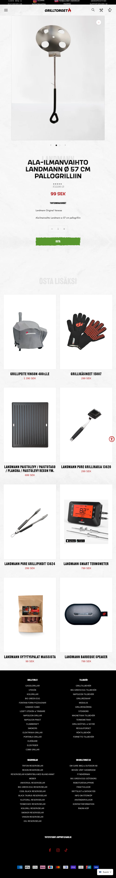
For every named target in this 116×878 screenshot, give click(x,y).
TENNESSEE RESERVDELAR (32, 804)
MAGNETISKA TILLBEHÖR (83, 716)
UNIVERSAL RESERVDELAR (32, 783)
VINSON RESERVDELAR (32, 817)
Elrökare (33, 741)
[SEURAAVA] (65, 145)
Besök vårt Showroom (83, 770)
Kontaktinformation (83, 804)
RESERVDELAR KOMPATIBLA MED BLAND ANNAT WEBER (32, 776)
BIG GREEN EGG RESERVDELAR (32, 787)
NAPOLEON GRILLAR (32, 716)
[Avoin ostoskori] (110, 10)
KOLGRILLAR (32, 694)
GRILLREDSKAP (83, 698)
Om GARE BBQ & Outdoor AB (83, 766)
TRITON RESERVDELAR (32, 766)
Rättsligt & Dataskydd (83, 791)
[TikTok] (66, 850)
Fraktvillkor (83, 787)
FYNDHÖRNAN (83, 774)
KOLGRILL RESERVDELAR (32, 808)
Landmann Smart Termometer (86, 564)
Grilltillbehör (83, 686)
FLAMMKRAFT (32, 724)
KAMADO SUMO (32, 707)
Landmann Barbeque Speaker (86, 657)
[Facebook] (50, 850)
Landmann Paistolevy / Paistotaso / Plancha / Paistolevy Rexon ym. (30, 469)
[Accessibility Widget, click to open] (112, 439)
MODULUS (83, 703)
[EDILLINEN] (50, 145)
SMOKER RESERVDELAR (32, 813)
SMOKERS (32, 728)
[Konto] (101, 10)
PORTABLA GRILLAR (33, 737)
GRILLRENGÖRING (83, 707)
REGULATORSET (83, 728)
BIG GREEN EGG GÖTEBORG (83, 779)
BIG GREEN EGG (32, 698)
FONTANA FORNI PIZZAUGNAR (32, 703)
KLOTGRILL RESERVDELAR (32, 800)
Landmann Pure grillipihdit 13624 (30, 564)
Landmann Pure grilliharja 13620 (86, 467)
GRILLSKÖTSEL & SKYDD (83, 724)
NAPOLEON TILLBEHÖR (83, 694)
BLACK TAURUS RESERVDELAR (32, 796)
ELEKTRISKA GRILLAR (32, 733)
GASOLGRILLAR (32, 686)
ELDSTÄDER (32, 745)
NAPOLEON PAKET (32, 720)
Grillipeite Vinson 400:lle (29, 374)
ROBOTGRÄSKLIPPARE (83, 783)
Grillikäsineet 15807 (86, 374)
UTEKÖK (32, 690)
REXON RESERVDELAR (32, 770)
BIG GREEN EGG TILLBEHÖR (83, 690)
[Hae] (93, 10)
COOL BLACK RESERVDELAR (33, 791)
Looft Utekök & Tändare (32, 711)
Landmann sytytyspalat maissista (30, 657)
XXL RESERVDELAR (32, 821)
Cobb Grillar (32, 750)
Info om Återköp (83, 796)
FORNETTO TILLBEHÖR (83, 737)
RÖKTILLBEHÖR (83, 733)
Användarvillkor (84, 800)
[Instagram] (58, 850)
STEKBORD (83, 711)
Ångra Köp (83, 808)
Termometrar (83, 720)
